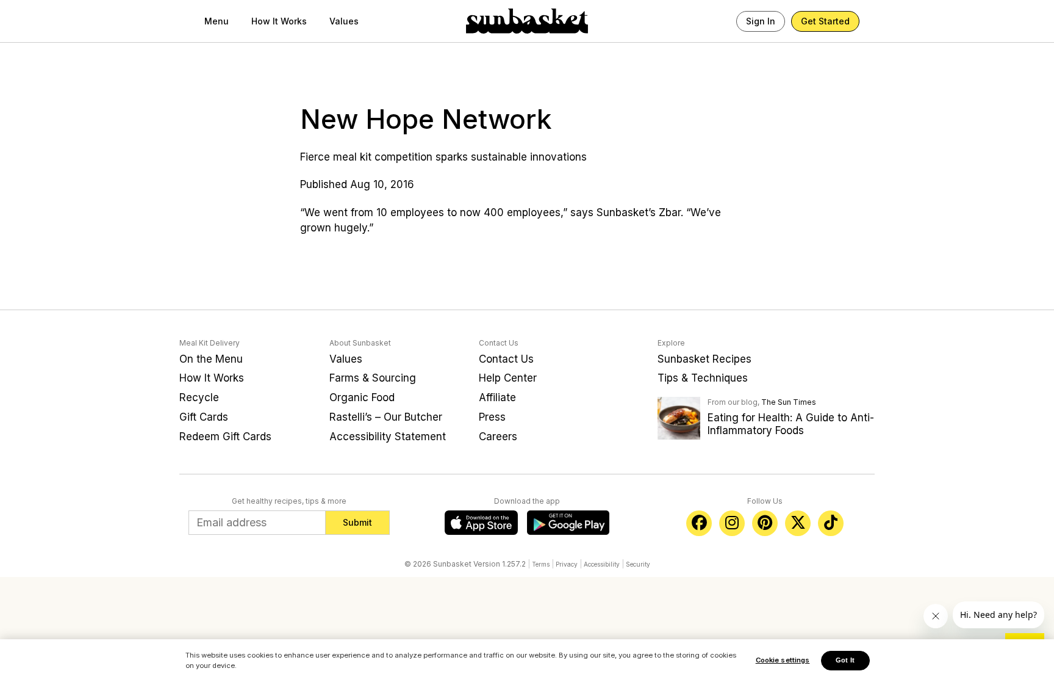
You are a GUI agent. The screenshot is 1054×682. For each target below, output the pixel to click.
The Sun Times (788, 402)
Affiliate (497, 397)
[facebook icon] (699, 523)
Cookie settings (783, 660)
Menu (216, 21)
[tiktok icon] (831, 523)
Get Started (825, 21)
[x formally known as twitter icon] (798, 523)
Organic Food (362, 397)
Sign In (760, 21)
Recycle (199, 397)
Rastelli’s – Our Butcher (385, 417)
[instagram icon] (732, 523)
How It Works (279, 21)
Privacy (567, 564)
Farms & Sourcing (372, 378)
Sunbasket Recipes (704, 359)
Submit (357, 522)
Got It (845, 660)
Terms (541, 564)
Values (344, 21)
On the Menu (211, 359)
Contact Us (506, 359)
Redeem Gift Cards (225, 436)
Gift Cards (203, 417)
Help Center (508, 378)
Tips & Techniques (703, 378)
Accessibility (602, 564)
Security (638, 564)
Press (492, 417)
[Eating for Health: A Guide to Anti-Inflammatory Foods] (679, 418)
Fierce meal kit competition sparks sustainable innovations (443, 157)
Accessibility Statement (387, 436)
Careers (498, 436)
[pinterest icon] (765, 523)
